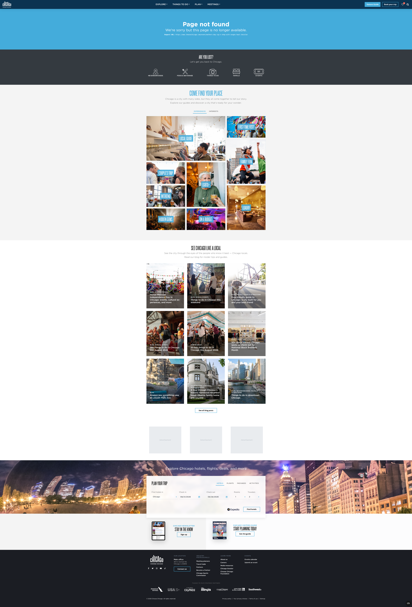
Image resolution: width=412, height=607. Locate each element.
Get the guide (245, 534)
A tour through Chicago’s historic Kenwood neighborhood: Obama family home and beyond (205, 394)
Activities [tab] (254, 483)
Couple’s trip (166, 173)
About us (223, 559)
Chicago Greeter (226, 568)
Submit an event (251, 562)
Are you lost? (206, 57)
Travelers (251, 492)
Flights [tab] (230, 483)
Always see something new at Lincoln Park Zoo (164, 396)
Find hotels (251, 509)
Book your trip (390, 4)
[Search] (407, 4)
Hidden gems (166, 219)
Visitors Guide (373, 4)
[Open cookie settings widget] (408, 603)
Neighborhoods (155, 75)
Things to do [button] (180, 4)
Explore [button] (161, 4)
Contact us (182, 569)
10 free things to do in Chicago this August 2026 (204, 348)
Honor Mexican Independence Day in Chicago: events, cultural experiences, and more (165, 298)
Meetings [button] (213, 4)
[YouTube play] (161, 568)
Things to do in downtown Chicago (245, 396)
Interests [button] (213, 111)
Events (259, 75)
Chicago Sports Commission (202, 574)
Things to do (213, 75)
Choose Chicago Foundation (226, 573)
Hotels (236, 75)
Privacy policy (226, 598)
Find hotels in (157, 492)
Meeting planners (203, 561)
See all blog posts (206, 410)
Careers (223, 562)
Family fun (246, 161)
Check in (182, 492)
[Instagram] (156, 568)
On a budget (206, 219)
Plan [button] (198, 4)
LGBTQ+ (206, 184)
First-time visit (246, 127)
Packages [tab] (241, 483)
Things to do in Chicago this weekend (206, 301)
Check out (211, 492)
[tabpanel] (206, 502)
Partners (199, 567)
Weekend (165, 196)
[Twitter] (152, 568)
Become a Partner (203, 570)
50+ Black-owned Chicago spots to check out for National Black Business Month (245, 346)
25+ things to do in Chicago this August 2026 (164, 348)
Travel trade (201, 564)
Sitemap (262, 598)
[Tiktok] (165, 568)
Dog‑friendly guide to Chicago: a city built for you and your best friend (246, 300)
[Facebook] (148, 568)
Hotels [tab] (220, 483)
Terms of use (253, 598)
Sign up (184, 534)
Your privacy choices (240, 598)
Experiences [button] (200, 111)
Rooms (237, 492)
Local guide (186, 138)
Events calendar (251, 559)
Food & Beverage (185, 75)
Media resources (226, 565)
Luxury (246, 207)
